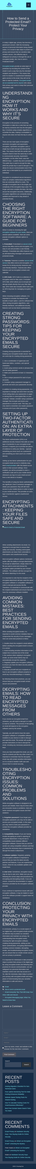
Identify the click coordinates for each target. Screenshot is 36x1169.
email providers (11, 465)
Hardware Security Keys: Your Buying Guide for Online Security (17, 1134)
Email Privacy (9, 1131)
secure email (27, 244)
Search (7, 1061)
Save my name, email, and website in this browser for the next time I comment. (18, 1048)
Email (7, 987)
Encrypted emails (8, 66)
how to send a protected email (15, 989)
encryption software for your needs (14, 232)
